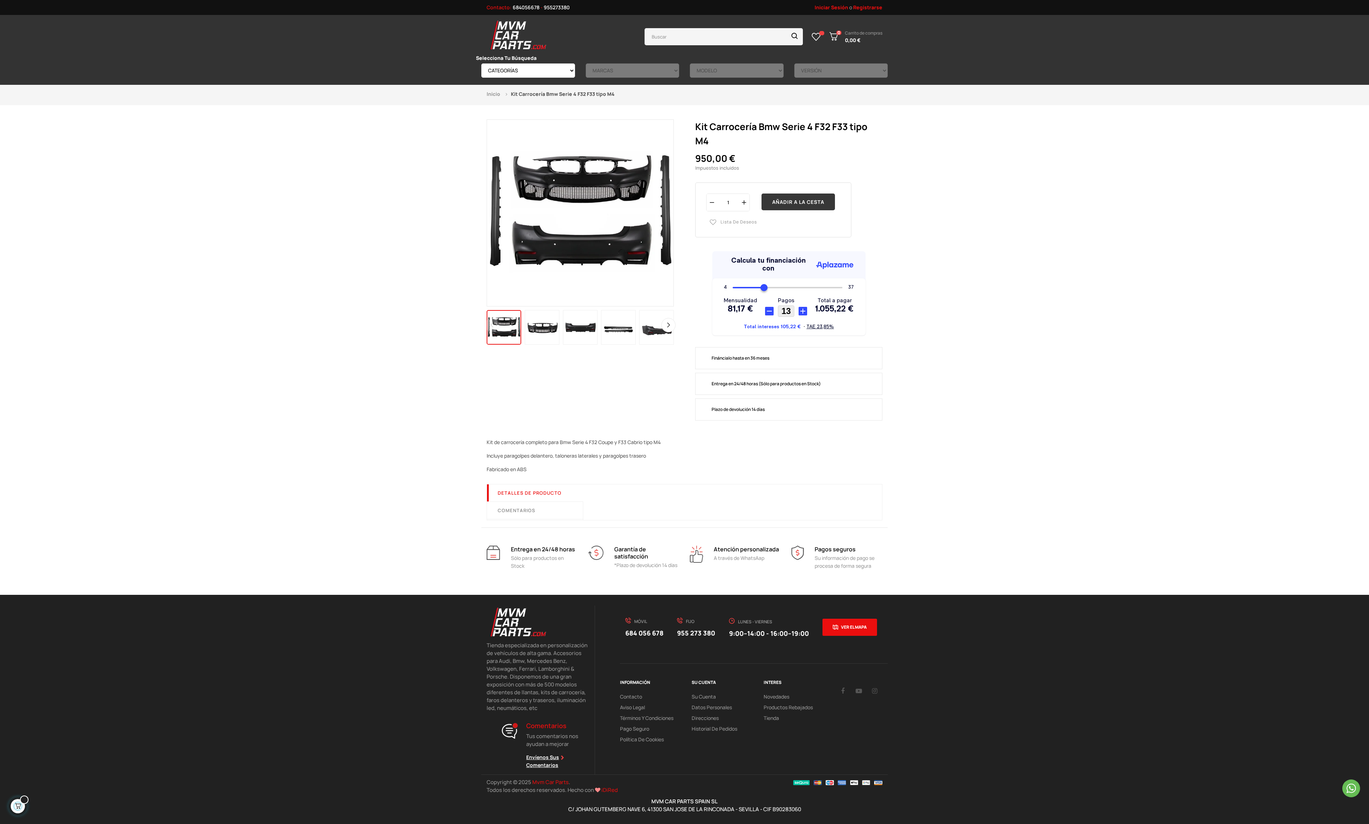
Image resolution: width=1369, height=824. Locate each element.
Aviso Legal (632, 707)
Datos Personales (712, 707)
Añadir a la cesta (798, 202)
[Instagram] (874, 690)
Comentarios (516, 510)
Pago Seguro (634, 728)
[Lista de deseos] (816, 37)
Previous (492, 325)
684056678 (526, 7)
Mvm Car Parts (550, 782)
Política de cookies (642, 739)
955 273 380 (696, 633)
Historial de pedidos (714, 728)
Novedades (776, 696)
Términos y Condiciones (646, 718)
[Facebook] (842, 690)
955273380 (557, 7)
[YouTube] (858, 690)
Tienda (771, 718)
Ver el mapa (854, 627)
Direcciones (705, 718)
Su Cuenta (704, 696)
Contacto (631, 696)
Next (668, 325)
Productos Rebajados (788, 707)
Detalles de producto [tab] (530, 493)
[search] (795, 36)
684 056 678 (644, 633)
